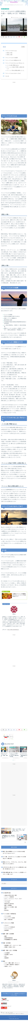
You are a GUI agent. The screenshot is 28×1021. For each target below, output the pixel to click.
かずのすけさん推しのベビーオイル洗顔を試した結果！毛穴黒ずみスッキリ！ (14, 868)
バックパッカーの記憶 (9, 917)
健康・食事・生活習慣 (8, 933)
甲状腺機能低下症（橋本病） (11, 939)
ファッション (7, 900)
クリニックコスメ (8, 928)
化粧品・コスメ (8, 966)
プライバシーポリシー (13, 1016)
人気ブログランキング (6, 1006)
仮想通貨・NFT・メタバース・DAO (12, 945)
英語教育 (6, 957)
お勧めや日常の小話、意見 (10, 895)
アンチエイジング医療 (8, 922)
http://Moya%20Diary (13, 629)
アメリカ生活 (7, 916)
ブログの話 (7, 902)
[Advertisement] (14, 97)
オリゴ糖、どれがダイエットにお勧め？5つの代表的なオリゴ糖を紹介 (14, 857)
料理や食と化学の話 (9, 903)
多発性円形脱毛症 (8, 937)
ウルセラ (6, 925)
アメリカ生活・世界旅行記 (9, 913)
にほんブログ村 (5, 1000)
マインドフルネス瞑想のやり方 (13, 60)
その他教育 (7, 952)
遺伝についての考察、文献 (10, 907)
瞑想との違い (10, 52)
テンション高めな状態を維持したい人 (15, 70)
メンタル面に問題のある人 (13, 65)
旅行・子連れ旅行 (8, 919)
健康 (5, 936)
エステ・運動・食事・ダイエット (12, 962)
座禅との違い (10, 54)
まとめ (7, 76)
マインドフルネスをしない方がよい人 (15, 63)
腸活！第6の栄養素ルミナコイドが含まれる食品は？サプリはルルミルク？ (14, 852)
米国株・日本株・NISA (9, 947)
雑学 (5, 908)
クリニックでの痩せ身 (9, 927)
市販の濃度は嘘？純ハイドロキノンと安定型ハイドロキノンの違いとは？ (14, 873)
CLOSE (23, 46)
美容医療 (6, 930)
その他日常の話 (7, 892)
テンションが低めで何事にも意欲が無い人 (15, 68)
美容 (4, 961)
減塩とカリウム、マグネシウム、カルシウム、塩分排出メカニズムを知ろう (14, 862)
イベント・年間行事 (9, 896)
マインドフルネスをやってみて (13, 73)
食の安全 (6, 910)
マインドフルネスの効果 (12, 57)
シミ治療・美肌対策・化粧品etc (11, 964)
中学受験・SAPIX (8, 954)
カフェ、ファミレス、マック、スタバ (13, 898)
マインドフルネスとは (11, 50)
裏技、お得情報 (8, 905)
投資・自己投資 (7, 943)
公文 (5, 956)
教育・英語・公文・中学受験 (10, 950)
